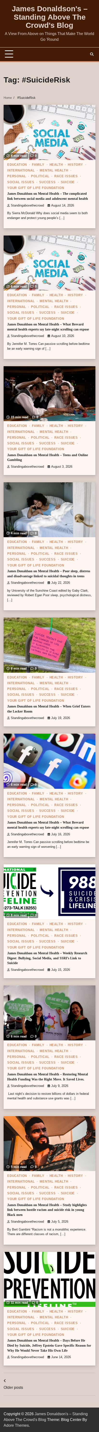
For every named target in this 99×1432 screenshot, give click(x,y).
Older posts (13, 1387)
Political (40, 176)
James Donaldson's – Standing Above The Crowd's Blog (49, 17)
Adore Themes (16, 1425)
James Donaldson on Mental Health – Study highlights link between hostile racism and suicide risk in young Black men (47, 1210)
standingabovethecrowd (27, 205)
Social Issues (20, 182)
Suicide (68, 182)
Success (47, 182)
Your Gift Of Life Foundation (35, 188)
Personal (16, 176)
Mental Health (54, 170)
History (75, 164)
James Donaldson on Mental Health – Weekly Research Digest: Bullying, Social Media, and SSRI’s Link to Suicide (47, 958)
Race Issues (66, 176)
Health (56, 164)
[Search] (91, 54)
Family (38, 164)
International (21, 170)
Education (17, 164)
